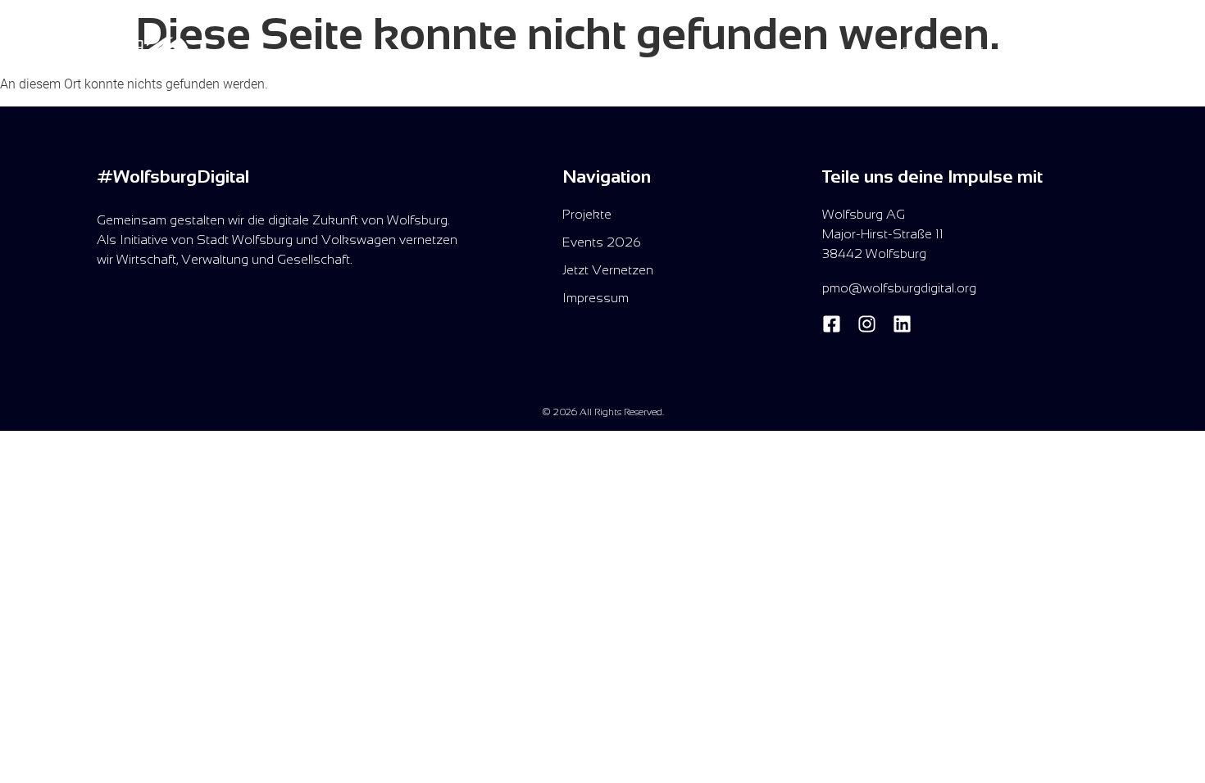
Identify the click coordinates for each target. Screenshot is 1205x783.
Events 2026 (1014, 52)
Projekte (926, 52)
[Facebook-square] (831, 324)
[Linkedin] (902, 324)
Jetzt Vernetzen (1124, 52)
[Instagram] (866, 324)
